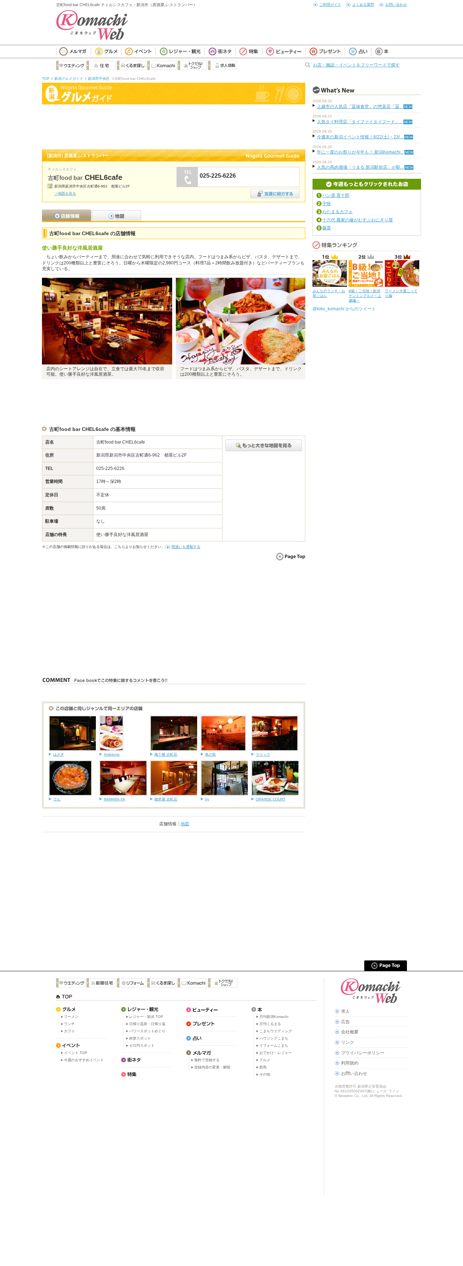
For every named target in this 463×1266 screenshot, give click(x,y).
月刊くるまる (270, 1024)
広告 (345, 1021)
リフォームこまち (273, 1045)
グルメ (264, 1060)
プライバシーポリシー (363, 1052)
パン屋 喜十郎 (335, 195)
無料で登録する (207, 1060)
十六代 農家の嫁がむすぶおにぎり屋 (357, 219)
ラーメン (71, 1017)
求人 (345, 1011)
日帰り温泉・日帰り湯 (147, 1024)
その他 (264, 1074)
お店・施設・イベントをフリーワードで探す (356, 65)
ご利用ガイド (330, 5)
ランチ (69, 1024)
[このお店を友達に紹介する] (275, 191)
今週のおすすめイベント (84, 1060)
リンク (347, 1042)
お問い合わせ (396, 5)
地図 (184, 823)
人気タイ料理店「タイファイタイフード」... (360, 121)
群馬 (263, 1067)
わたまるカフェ (337, 211)
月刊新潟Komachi (273, 1017)
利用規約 (349, 1063)
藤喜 (326, 227)
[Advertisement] (173, 126)
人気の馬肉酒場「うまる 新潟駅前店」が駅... (360, 167)
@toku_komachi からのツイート (344, 308)
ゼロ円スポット (141, 1045)
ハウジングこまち (273, 1038)
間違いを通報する (185, 547)
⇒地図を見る (65, 193)
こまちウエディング (275, 1031)
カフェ (69, 1031)
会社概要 (349, 1031)
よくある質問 (363, 5)
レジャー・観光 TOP (146, 1017)
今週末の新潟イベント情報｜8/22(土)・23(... (360, 136)
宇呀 (326, 203)
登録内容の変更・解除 (212, 1067)
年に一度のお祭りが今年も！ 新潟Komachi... (360, 152)
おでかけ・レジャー (275, 1053)
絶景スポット (140, 1038)
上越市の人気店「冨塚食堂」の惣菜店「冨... (360, 106)
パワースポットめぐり (147, 1031)
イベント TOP (75, 1053)
